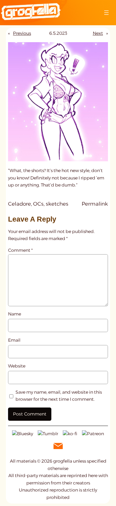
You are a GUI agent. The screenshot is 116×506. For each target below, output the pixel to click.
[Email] (58, 445)
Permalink (95, 204)
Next (98, 33)
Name (14, 314)
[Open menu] (106, 12)
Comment (20, 250)
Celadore (19, 204)
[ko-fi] (70, 433)
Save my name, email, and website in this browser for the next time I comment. (58, 395)
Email (14, 340)
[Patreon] (93, 433)
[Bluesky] (22, 433)
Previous (22, 33)
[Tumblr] (48, 433)
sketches (57, 204)
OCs (38, 204)
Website (16, 366)
